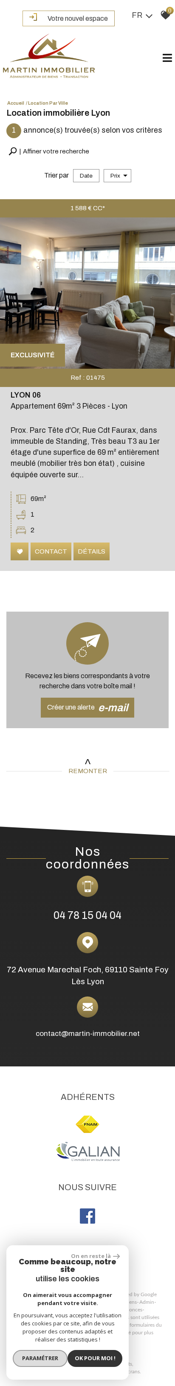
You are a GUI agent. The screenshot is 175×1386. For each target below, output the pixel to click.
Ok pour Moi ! (95, 1358)
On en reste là (91, 1256)
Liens (131, 1302)
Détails (91, 551)
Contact (51, 551)
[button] (48, 152)
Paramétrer (40, 1358)
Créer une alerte (87, 707)
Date (86, 176)
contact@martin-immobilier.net (88, 1033)
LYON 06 (26, 395)
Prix (115, 176)
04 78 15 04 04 (87, 915)
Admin (146, 1302)
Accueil (15, 103)
